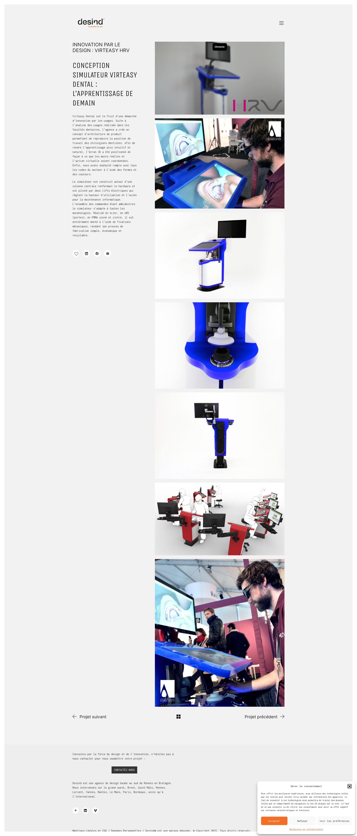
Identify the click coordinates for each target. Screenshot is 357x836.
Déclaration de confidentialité (306, 829)
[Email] (107, 253)
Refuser (302, 820)
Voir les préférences (334, 820)
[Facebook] (97, 253)
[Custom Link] (76, 810)
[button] (349, 786)
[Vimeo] (95, 810)
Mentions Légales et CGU (90, 830)
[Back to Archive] (178, 717)
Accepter (274, 820)
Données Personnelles (126, 830)
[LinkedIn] (86, 253)
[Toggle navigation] (281, 23)
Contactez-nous (124, 769)
